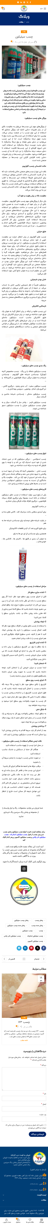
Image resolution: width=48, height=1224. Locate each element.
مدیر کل (30, 42)
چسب (41, 931)
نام (44, 1093)
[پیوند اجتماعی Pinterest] (24, 2)
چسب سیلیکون (27, 931)
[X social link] (27, 2)
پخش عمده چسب (37, 925)
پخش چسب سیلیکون (21, 920)
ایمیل (43, 1104)
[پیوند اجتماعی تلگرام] (18, 2)
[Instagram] (24, 869)
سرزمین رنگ (39, 1213)
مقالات (21, 22)
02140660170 (34, 1184)
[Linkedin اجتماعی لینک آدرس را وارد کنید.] (21, 2)
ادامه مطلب (24, 1040)
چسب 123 (24, 1022)
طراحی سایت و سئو (18, 1213)
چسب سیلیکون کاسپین (35, 941)
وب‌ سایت (42, 1114)
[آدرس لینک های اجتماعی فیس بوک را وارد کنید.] (30, 2)
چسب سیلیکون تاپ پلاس (12, 936)
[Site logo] (24, 8)
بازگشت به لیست (24, 958)
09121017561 (34, 1190)
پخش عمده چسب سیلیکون (16, 925)
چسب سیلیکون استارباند (35, 936)
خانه (27, 22)
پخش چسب (39, 920)
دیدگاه (43, 1065)
